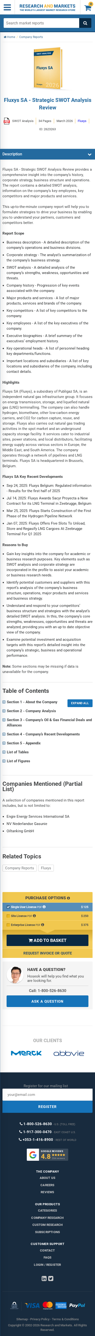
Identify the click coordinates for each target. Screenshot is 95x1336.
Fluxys (46, 868)
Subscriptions (47, 1232)
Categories (47, 1210)
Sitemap (22, 1319)
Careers (47, 1185)
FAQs (48, 1257)
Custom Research (47, 1225)
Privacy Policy (39, 1319)
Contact (47, 1250)
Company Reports (19, 868)
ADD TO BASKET (47, 940)
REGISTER (47, 1107)
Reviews (47, 1192)
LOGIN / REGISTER (47, 1265)
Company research (47, 1218)
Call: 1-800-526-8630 (47, 990)
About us (48, 1178)
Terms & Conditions (65, 1319)
